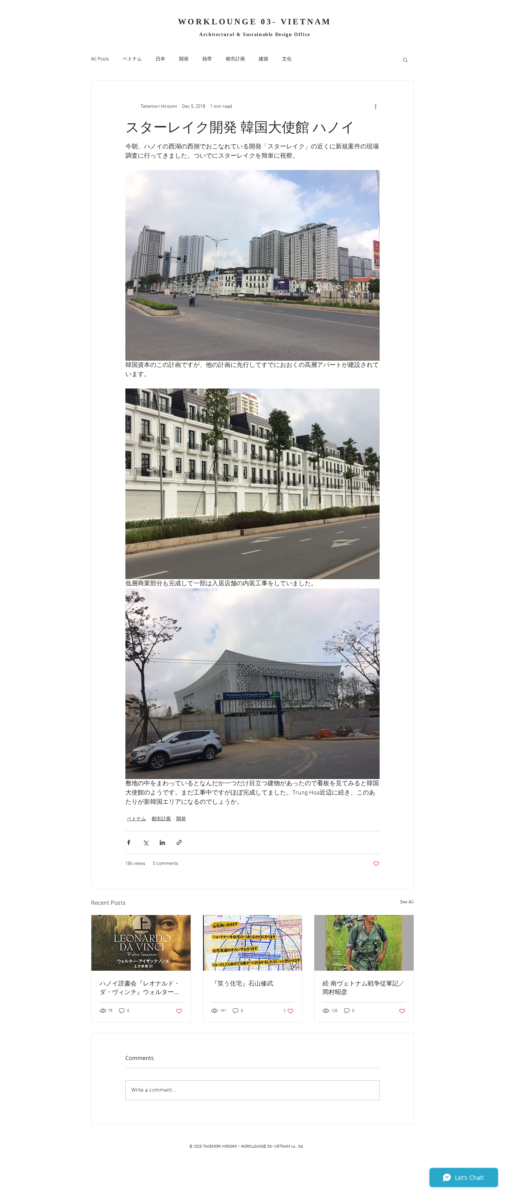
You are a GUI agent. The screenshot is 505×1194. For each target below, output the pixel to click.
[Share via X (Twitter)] (145, 842)
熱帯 (207, 59)
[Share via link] (179, 842)
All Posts (100, 59)
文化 (287, 59)
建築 (263, 59)
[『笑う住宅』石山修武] (252, 943)
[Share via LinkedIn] (162, 842)
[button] (405, 59)
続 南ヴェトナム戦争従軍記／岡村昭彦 (364, 987)
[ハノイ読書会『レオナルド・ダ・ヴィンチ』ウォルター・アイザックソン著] (141, 943)
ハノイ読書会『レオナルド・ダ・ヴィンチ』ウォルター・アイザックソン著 (140, 987)
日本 (160, 59)
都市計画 (235, 59)
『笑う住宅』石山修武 (242, 983)
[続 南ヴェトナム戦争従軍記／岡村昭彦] (364, 943)
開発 (184, 59)
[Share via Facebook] (128, 842)
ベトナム (132, 59)
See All (407, 902)
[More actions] (375, 106)
